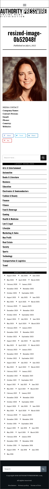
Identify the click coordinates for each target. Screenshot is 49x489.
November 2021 (28, 375)
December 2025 (12, 288)
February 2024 (12, 328)
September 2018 (27, 445)
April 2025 (22, 301)
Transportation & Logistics (14, 260)
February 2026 (12, 284)
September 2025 (28, 293)
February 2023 (12, 349)
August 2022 (11, 362)
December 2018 (12, 441)
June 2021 (35, 384)
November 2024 (28, 310)
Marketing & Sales (10, 232)
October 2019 (11, 423)
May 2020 (10, 410)
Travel (5, 265)
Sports (5, 251)
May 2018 (10, 454)
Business (6, 181)
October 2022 (12, 358)
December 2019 (12, 419)
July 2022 (24, 362)
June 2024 (36, 319)
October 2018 (11, 445)
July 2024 (24, 319)
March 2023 (35, 345)
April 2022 (22, 367)
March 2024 (35, 323)
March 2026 (35, 280)
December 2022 (12, 354)
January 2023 (26, 349)
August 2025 (11, 297)
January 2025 (26, 306)
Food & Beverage (10, 209)
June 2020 (36, 406)
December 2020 (12, 397)
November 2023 (28, 332)
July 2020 (24, 406)
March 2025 (35, 301)
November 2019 (28, 419)
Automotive (7, 172)
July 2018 (24, 449)
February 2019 (12, 436)
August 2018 (11, 449)
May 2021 (10, 388)
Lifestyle (6, 228)
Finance (6, 200)
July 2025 (24, 297)
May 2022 (10, 367)
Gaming (6, 214)
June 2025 (36, 297)
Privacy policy (23, 485)
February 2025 (12, 306)
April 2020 (22, 410)
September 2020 (28, 402)
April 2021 (22, 388)
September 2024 (28, 314)
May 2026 (10, 280)
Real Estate (8, 242)
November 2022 (28, 354)
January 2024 (27, 328)
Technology (7, 256)
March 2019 (35, 432)
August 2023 (11, 341)
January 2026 (26, 284)
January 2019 (26, 436)
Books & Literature (11, 177)
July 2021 (24, 384)
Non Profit (7, 237)
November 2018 (28, 441)
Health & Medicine (10, 218)
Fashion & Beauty (10, 195)
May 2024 (10, 323)
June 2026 (36, 275)
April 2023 (22, 345)
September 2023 (28, 336)
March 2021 (35, 388)
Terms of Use (36, 485)
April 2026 (22, 280)
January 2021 (26, 393)
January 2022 (26, 371)
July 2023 (24, 341)
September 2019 (27, 423)
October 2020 (12, 402)
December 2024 (12, 310)
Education (7, 186)
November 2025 (28, 288)
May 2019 (10, 432)
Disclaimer (12, 485)
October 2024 (12, 314)
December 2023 (12, 332)
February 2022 (12, 371)
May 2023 (10, 345)
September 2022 (28, 358)
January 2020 (26, 415)
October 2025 (12, 293)
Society (6, 246)
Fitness (6, 205)
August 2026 (11, 275)
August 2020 (11, 406)
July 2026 (24, 275)
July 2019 (24, 428)
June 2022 (36, 362)
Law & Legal (8, 223)
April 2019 (22, 432)
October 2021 (11, 380)
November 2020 (28, 397)
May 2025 (10, 301)
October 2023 (12, 336)
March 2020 (35, 410)
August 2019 (11, 428)
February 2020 (12, 415)
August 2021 (11, 384)
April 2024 (22, 323)
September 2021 (27, 380)
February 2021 (12, 393)
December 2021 (12, 375)
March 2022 (35, 367)
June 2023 (36, 341)
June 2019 (35, 428)
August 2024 (11, 319)
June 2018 (35, 449)
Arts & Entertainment (12, 167)
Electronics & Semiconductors (15, 191)
